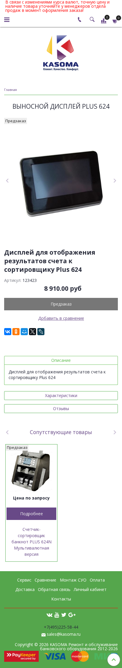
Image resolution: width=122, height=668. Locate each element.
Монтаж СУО (73, 580)
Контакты (61, 599)
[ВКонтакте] (7, 331)
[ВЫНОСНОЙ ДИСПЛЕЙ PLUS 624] (61, 181)
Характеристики (61, 395)
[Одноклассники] (16, 331)
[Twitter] (63, 614)
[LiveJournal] (40, 331)
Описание (61, 360)
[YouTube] (56, 614)
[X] (32, 331)
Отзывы (61, 408)
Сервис (24, 580)
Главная (10, 89)
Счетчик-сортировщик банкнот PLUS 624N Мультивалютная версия (32, 541)
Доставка (25, 589)
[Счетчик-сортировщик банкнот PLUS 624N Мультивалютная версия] (31, 470)
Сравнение (45, 580)
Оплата (97, 580)
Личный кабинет (90, 589)
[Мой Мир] (24, 331)
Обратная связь (54, 589)
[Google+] (72, 614)
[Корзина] (115, 20)
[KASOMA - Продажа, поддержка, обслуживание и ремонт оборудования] (61, 51)
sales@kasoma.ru (64, 634)
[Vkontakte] (49, 614)
